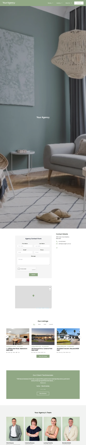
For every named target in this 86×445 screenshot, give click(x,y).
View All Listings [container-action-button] (43, 356)
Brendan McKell (66, 443)
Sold (45, 324)
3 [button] (45, 389)
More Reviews (43, 393)
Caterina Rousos (29, 443)
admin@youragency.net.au (65, 243)
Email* (24, 250)
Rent (39, 324)
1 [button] (41, 389)
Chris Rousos (10, 443)
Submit (33, 274)
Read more (43, 382)
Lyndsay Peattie (48, 443)
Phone (42, 250)
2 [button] (43, 389)
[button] (50, 287)
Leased (51, 324)
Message (33, 256)
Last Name (42, 243)
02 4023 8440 (62, 241)
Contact (79, 3)
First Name (25, 243)
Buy (34, 324)
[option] (17, 340)
